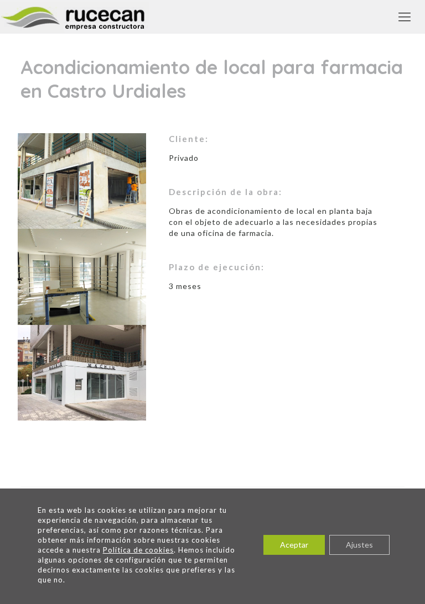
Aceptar (294, 544)
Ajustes (359, 544)
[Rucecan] (74, 16)
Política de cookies (138, 549)
